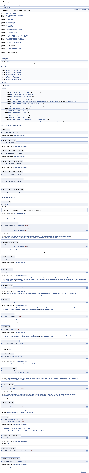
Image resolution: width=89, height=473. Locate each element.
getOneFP (15, 117)
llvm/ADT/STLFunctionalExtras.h (14, 29)
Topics (14, 5)
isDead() (10, 349)
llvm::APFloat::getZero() (79, 335)
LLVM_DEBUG (61, 427)
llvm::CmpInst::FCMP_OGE (25, 277)
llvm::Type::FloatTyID (45, 307)
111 (10, 167)
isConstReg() (11, 398)
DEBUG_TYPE (8, 68)
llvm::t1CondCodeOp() (23, 430)
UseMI (29, 428)
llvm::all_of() (9, 363)
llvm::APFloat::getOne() (56, 307)
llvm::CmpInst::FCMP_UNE (80, 279)
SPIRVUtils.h (9, 25)
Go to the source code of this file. (8, 55)
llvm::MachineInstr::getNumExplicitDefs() (36, 394)
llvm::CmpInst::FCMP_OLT (61, 277)
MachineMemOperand (27, 101)
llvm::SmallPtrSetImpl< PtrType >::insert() (29, 395)
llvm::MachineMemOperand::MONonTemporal (34, 252)
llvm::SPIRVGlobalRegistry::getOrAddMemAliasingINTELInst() (15, 237)
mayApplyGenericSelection (19, 99)
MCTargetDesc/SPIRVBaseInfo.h (13, 13)
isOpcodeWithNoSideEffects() (36, 427)
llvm (8, 61)
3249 (10, 332)
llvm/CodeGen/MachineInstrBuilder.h (15, 38)
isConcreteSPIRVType (18, 119)
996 (10, 464)
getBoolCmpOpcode (17, 113)
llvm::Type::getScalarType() (68, 307)
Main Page (3, 5)
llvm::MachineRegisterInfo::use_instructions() (25, 363)
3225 (10, 319)
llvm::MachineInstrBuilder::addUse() (32, 236)
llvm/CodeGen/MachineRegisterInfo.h (15, 39)
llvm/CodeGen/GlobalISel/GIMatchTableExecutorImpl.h (19, 33)
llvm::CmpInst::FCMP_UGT (44, 279)
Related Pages (9, 5)
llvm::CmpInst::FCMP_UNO (7, 280)
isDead (14, 98)
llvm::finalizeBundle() (13, 430)
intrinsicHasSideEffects (19, 94)
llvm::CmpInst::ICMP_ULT (43, 295)
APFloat (10, 115)
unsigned (29, 96)
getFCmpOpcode (16, 108)
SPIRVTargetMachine (40, 121)
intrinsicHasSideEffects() (23, 427)
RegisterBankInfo (73, 121)
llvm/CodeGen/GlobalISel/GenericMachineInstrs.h (18, 35)
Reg (66, 427)
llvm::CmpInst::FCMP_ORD (7, 279)
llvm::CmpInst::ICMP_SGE (35, 293)
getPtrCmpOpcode (17, 112)
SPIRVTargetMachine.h (11, 22)
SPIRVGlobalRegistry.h (11, 18)
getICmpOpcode (16, 110)
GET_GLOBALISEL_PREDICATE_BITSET (14, 70)
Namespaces (19, 5)
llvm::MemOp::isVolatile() (52, 237)
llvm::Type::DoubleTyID (35, 307)
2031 (10, 233)
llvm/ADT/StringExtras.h (12, 32)
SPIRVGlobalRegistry (71, 101)
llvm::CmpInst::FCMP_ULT (68, 279)
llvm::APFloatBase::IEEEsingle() (48, 309)
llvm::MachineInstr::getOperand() (62, 236)
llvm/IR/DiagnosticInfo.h (12, 43)
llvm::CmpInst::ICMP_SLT (70, 293)
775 (10, 441)
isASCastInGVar (16, 106)
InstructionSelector (6, 121)
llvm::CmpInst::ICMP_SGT (46, 293)
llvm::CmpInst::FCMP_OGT (37, 277)
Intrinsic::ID (29, 94)
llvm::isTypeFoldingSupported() (14, 467)
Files (30, 5)
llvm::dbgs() (14, 427)
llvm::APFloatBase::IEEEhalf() (32, 309)
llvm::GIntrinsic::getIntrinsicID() (19, 394)
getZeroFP (15, 115)
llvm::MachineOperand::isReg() (46, 395)
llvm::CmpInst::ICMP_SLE (58, 293)
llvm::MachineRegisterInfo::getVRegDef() (10, 395)
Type (23, 115)
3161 (10, 275)
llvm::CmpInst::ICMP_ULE (31, 295)
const (18, 98)
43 (9, 135)
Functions (87, 9)
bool (11, 91)
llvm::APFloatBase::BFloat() (13, 307)
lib (1, 7)
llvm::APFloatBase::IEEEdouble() (18, 309)
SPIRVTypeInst (27, 119)
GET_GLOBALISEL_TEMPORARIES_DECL (14, 74)
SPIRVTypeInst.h (10, 23)
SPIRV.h (8, 16)
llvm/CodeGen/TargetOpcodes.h (13, 42)
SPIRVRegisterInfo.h (11, 20)
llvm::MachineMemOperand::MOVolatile (54, 252)
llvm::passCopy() (61, 395)
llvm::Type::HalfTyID (5, 309)
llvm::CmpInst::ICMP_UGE (7, 295)
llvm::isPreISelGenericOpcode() (50, 427)
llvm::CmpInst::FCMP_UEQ (19, 279)
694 (10, 410)
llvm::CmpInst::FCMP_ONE (73, 277)
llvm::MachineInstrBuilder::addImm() (15, 236)
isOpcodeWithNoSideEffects (19, 96)
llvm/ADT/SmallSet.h (11, 31)
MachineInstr (36, 91)
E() (7, 378)
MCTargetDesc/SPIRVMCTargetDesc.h (14, 15)
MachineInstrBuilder (41, 101)
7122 (10, 376)
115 (10, 185)
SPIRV (8, 7)
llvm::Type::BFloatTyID (24, 307)
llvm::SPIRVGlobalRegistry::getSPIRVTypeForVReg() (47, 378)
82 (9, 156)
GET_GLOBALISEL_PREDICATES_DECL (13, 72)
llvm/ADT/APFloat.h (10, 26)
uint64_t (25, 103)
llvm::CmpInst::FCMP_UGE (32, 279)
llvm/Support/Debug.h (11, 46)
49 (9, 213)
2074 (10, 249)
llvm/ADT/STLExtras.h (11, 28)
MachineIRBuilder (54, 101)
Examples (35, 5)
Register (35, 92)
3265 (10, 305)
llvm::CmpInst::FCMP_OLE (49, 277)
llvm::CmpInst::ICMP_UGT (19, 295)
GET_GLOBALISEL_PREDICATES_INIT (13, 77)
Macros (80, 9)
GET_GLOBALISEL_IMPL (11, 76)
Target (4, 7)
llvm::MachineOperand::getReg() (37, 237)
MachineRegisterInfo (24, 91)
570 (10, 146)
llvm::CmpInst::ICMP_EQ (12, 265)
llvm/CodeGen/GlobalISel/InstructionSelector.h (17, 36)
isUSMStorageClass (17, 105)
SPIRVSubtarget (55, 121)
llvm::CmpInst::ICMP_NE (23, 265)
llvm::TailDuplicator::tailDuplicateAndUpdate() (41, 430)
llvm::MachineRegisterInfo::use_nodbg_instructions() (13, 428)
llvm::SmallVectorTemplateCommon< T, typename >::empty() (22, 378)
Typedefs (83, 9)
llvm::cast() (9, 394)
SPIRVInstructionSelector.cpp (19, 135)
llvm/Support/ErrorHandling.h (13, 48)
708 (10, 347)
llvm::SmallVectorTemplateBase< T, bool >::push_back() (13, 379)
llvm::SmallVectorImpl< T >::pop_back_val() (69, 378)
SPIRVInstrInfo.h (10, 19)
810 (10, 424)
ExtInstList (7, 85)
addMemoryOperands (17, 101)
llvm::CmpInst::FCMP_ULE (56, 279)
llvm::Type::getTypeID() (79, 307)
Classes (25, 5)
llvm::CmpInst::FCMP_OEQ (12, 277)
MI (28, 98)
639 (10, 391)
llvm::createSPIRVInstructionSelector (22, 121)
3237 (10, 262)
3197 (10, 291)
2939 (10, 454)
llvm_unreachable (35, 265)
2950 (10, 361)
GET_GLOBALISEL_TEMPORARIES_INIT (14, 79)
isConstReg (15, 91)
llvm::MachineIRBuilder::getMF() (47, 236)
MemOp (34, 101)
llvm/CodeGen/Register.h (12, 41)
